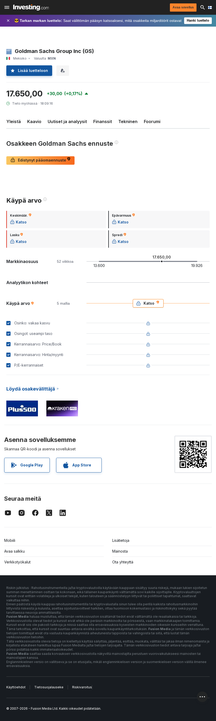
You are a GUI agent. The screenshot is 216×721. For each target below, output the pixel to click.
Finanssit (102, 121)
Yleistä (13, 121)
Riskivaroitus (82, 687)
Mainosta (120, 551)
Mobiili (9, 540)
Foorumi (152, 121)
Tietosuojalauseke (48, 687)
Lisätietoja (120, 540)
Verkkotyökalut (17, 562)
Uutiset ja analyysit (67, 121)
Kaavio (34, 121)
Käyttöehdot (16, 687)
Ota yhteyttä (122, 562)
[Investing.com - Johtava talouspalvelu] (31, 7)
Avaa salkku (14, 551)
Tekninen (128, 121)
